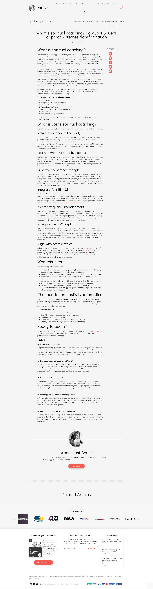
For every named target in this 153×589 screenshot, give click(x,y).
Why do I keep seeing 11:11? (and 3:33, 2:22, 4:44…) (111, 550)
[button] (110, 54)
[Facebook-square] (34, 584)
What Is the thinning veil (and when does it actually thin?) (111, 541)
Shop (115, 4)
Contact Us (69, 584)
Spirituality (76, 21)
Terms (76, 584)
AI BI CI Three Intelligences (72, 203)
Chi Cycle (85, 250)
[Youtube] (37, 584)
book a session (93, 331)
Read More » (105, 545)
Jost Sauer (61, 584)
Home (58, 4)
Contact (86, 12)
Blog (108, 4)
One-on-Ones (74, 4)
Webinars (92, 4)
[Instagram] (31, 584)
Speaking (101, 4)
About (65, 4)
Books (84, 4)
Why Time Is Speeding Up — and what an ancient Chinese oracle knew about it (112, 561)
